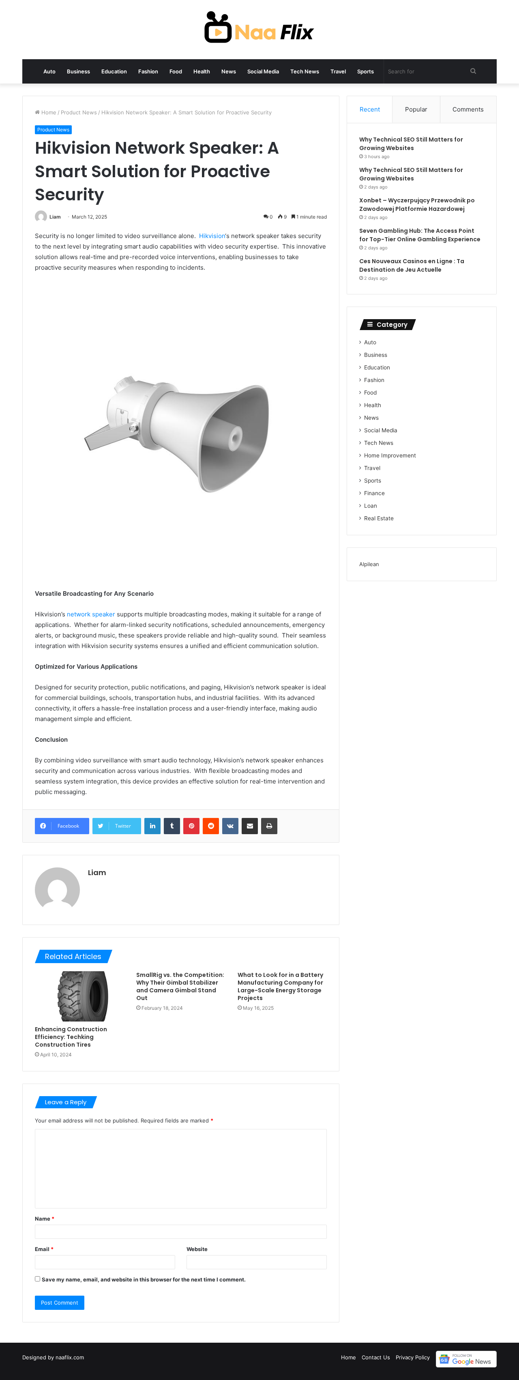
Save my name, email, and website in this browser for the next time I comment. (144, 1279)
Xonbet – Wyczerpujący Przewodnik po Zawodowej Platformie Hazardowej (417, 204)
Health (201, 71)
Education (114, 71)
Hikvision (212, 236)
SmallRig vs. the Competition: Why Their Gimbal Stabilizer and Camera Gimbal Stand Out (180, 986)
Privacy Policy (413, 1357)
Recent (370, 109)
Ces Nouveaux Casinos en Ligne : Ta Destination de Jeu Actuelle (411, 265)
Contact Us (376, 1357)
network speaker (91, 614)
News (228, 71)
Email (44, 1249)
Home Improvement (390, 455)
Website (197, 1249)
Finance (374, 493)
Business (78, 71)
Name (44, 1218)
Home (48, 112)
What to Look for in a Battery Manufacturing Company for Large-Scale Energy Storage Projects (280, 986)
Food (175, 71)
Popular (416, 109)
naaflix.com (70, 1357)
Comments (468, 109)
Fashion (148, 71)
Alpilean (369, 564)
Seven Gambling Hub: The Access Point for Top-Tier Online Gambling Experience (419, 235)
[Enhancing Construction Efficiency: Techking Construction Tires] (79, 996)
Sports (365, 71)
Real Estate (379, 518)
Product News (79, 112)
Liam (55, 217)
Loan (370, 505)
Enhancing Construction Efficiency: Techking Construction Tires (71, 1037)
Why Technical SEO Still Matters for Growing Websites (411, 143)
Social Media (263, 71)
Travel (338, 71)
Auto (49, 71)
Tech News (304, 71)
